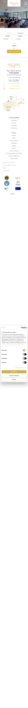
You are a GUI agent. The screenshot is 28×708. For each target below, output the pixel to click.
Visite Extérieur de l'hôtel (14, 153)
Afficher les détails (19, 367)
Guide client (14, 158)
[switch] (25, 354)
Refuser (14, 379)
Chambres (14, 143)
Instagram (14, 128)
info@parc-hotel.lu (15, 88)
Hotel (14, 138)
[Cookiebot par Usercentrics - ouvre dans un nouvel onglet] (21, 328)
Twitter (14, 123)
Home (14, 135)
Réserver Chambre (14, 51)
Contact (14, 148)
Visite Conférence (14, 156)
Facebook (14, 120)
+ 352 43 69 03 (15, 86)
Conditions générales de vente (9, 165)
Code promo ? (14, 53)
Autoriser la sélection (14, 375)
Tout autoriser (14, 371)
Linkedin (14, 125)
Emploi (14, 145)
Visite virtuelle (14, 151)
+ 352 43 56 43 (15, 83)
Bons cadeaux (14, 140)
